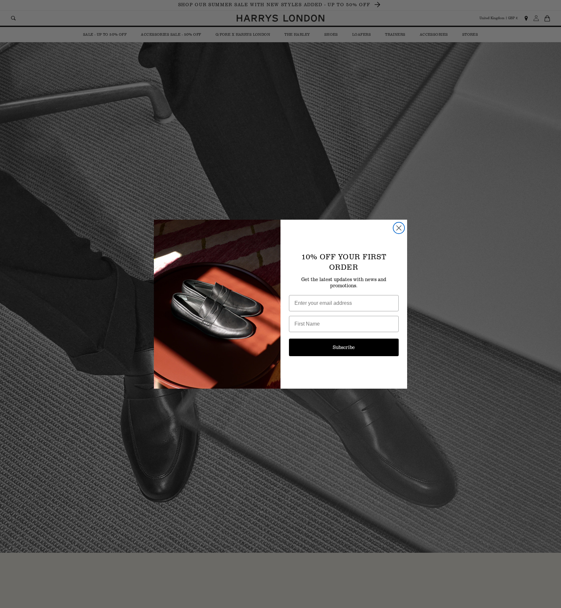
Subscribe (344, 347)
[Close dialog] (399, 228)
